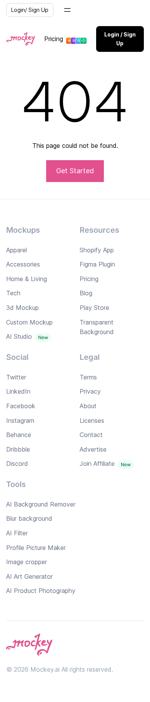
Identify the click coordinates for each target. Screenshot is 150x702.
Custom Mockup (29, 322)
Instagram (20, 420)
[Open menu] (67, 10)
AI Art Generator (29, 576)
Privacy (90, 391)
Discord (17, 463)
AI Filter (17, 533)
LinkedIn (18, 391)
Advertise (93, 449)
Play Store (94, 307)
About (88, 406)
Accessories (23, 264)
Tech (13, 293)
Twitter (16, 377)
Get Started (75, 171)
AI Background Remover (40, 504)
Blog (86, 293)
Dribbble (18, 449)
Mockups (23, 230)
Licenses (92, 420)
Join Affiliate (97, 463)
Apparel (16, 250)
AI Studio (19, 336)
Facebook (20, 406)
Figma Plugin (97, 264)
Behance (18, 435)
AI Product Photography (40, 590)
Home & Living (26, 279)
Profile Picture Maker (36, 547)
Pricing (53, 39)
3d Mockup (22, 307)
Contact (91, 435)
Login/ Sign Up (29, 10)
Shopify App (97, 250)
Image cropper (26, 562)
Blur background (29, 518)
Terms (88, 377)
